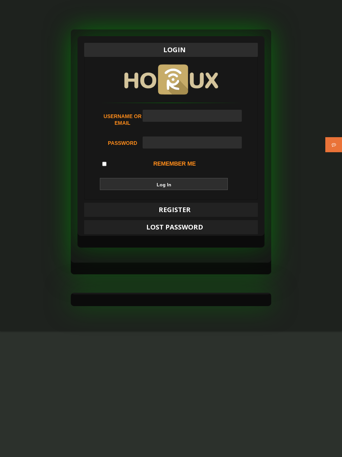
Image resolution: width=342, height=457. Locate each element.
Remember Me (174, 164)
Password (122, 143)
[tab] (171, 50)
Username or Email (123, 119)
